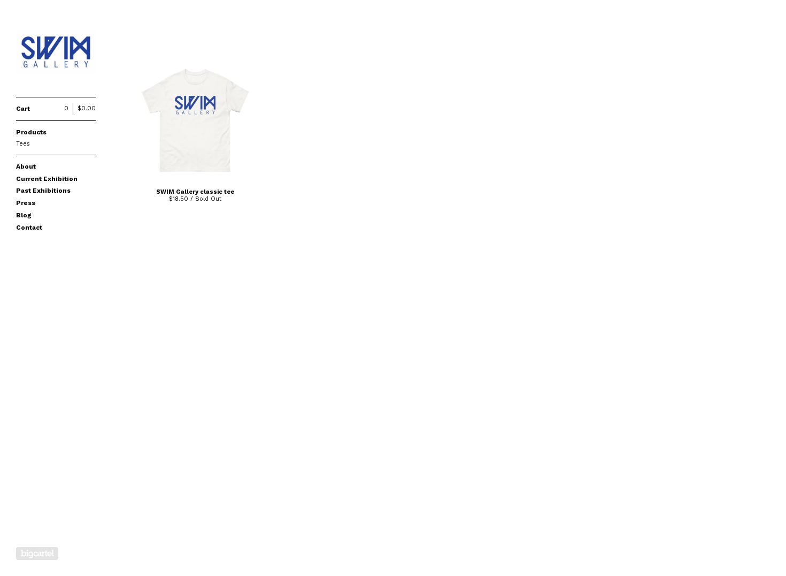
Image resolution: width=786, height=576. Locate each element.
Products (31, 132)
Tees (23, 143)
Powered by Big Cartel (37, 553)
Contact (29, 227)
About (26, 166)
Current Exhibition (47, 179)
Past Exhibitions (43, 190)
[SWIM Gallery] (56, 54)
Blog (24, 215)
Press (25, 203)
